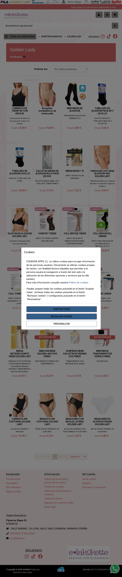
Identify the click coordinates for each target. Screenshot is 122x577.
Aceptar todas (61, 309)
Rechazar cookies (61, 316)
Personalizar (62, 324)
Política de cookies (78, 282)
